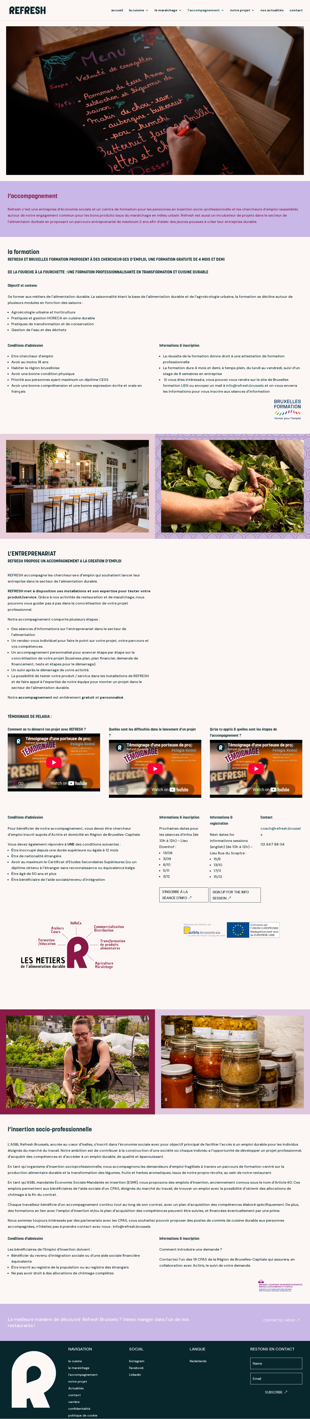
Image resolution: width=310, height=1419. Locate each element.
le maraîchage (166, 10)
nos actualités (272, 10)
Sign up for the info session (231, 895)
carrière (74, 1402)
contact (296, 10)
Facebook (136, 1368)
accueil (117, 10)
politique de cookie (82, 1415)
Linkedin (135, 1375)
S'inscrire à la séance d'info (175, 894)
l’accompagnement (204, 10)
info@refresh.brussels (245, 385)
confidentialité (79, 1409)
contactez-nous (279, 1320)
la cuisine (136, 10)
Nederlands (198, 1361)
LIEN (184, 385)
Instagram (136, 1361)
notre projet (240, 10)
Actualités (76, 1388)
